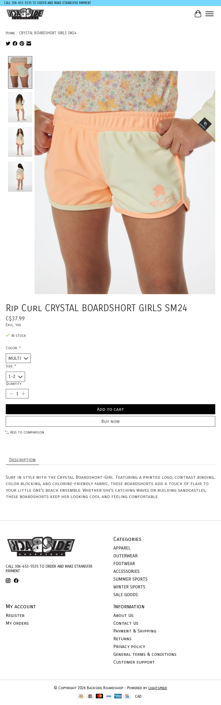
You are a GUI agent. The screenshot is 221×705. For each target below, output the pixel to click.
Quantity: (14, 383)
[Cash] (81, 697)
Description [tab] (22, 459)
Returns (122, 638)
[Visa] (109, 697)
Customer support (134, 662)
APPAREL (122, 548)
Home (10, 33)
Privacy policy (129, 646)
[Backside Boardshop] (25, 14)
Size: (11, 366)
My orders (17, 623)
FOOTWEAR (124, 563)
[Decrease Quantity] (11, 393)
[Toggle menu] (209, 14)
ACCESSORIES (126, 571)
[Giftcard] (90, 697)
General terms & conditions (144, 654)
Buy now (110, 421)
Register (15, 615)
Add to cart (110, 409)
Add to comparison (27, 432)
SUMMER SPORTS (130, 579)
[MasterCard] (99, 697)
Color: (13, 348)
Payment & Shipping (134, 631)
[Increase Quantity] (23, 393)
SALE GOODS (125, 594)
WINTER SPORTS (129, 587)
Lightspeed (157, 688)
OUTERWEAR (125, 555)
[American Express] (118, 697)
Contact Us (125, 623)
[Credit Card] (127, 697)
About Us (123, 615)
